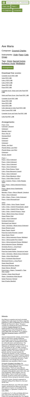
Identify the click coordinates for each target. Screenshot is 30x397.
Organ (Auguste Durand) (9, 249)
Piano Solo (6, 6)
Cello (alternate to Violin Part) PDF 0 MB (14, 108)
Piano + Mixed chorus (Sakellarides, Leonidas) (12, 189)
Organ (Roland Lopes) (8, 228)
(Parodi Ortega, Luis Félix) (9, 147)
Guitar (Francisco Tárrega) (9, 279)
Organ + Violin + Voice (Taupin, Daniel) (13, 204)
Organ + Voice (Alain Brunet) (10, 256)
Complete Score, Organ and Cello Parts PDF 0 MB (15, 91)
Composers (18, 10)
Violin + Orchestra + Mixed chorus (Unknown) (15, 225)
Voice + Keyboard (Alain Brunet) (11, 258)
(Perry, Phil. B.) (6, 133)
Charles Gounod (13, 327)
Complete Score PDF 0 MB (10, 75)
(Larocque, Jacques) (8, 126)
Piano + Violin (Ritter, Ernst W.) (11, 178)
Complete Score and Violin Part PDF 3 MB (14, 113)
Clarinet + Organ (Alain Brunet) (11, 274)
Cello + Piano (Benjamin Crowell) (12, 171)
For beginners (7, 10)
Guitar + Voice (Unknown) (9, 218)
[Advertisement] (15, 29)
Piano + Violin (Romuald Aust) (11, 199)
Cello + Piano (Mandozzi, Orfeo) (11, 176)
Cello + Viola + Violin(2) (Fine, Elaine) (13, 209)
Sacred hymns (19, 61)
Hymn (9, 61)
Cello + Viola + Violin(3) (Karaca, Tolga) (13, 211)
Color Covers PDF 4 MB (9, 110)
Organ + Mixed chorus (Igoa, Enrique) (13, 214)
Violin (15, 55)
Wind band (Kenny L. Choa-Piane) (12, 261)
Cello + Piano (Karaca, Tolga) (10, 169)
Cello (26, 55)
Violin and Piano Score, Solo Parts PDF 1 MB (15, 95)
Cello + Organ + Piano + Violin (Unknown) (14, 197)
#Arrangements (7, 67)
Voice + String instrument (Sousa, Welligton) (15, 237)
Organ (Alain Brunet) (8, 263)
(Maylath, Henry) (6, 131)
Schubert (10, 363)
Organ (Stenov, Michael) (9, 268)
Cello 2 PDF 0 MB (7, 83)
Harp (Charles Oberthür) (9, 281)
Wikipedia (5, 316)
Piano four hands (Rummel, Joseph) (12, 232)
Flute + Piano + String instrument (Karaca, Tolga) (14, 185)
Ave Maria (17, 363)
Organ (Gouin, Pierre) (8, 235)
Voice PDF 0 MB (7, 103)
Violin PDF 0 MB (7, 78)
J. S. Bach (23, 331)
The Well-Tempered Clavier (10, 333)
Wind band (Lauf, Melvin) (9, 223)
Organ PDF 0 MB (7, 85)
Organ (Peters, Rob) (8, 216)
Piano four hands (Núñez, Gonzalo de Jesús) (15, 251)
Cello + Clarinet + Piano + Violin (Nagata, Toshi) (14, 181)
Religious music (8, 63)
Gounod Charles (19, 51)
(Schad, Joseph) (6, 154)
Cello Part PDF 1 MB (8, 116)
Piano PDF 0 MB (7, 87)
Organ (4, 57)
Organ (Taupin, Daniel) (8, 230)
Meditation (20, 63)
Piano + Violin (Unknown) (9, 162)
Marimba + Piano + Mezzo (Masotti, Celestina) (15, 192)
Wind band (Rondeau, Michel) (10, 265)
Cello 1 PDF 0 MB (7, 80)
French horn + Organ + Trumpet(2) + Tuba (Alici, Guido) (14, 271)
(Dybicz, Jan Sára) (7, 145)
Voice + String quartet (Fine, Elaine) (12, 239)
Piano (21, 55)
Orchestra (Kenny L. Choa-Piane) (11, 246)
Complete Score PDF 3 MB (10, 98)
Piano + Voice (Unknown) (9, 159)
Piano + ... (15, 6)
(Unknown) (5, 129)
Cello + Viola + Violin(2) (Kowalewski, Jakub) (15, 207)
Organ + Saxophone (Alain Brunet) (12, 276)
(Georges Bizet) (6, 136)
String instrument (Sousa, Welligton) (12, 244)
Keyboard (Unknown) (8, 221)
